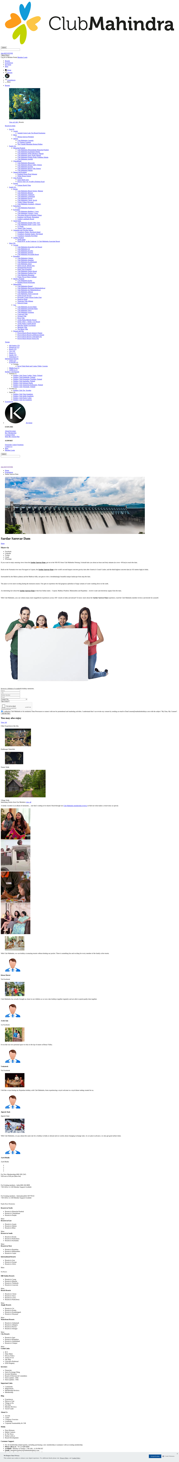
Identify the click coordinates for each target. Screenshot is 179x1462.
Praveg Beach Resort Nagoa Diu (28, 338)
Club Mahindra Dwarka (25, 251)
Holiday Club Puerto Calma (22, 398)
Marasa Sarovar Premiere (25, 137)
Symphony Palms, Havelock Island (28, 232)
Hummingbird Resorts (24, 267)
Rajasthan (16, 256)
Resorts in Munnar (11, 1281)
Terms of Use (9, 1358)
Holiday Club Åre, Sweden (22, 390)
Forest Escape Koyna (24, 295)
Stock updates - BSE (12, 1378)
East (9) (11, 129)
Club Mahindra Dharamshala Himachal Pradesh (33, 150)
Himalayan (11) (14, 347)
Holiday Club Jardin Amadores (23, 396)
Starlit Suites (21, 239)
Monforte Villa (22, 327)
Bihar (15, 135)
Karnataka (16, 209)
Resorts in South (6, 1233)
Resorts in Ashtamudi (12, 1323)
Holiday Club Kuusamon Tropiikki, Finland (27, 379)
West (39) (12, 243)
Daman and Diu (18, 331)
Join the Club (6, 713)
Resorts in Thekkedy (12, 1283)
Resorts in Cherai (10, 1294)
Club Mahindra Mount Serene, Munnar (30, 191)
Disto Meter (9, 1354)
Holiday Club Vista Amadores (23, 394)
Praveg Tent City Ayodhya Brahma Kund (31, 181)
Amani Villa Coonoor (24, 228)
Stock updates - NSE (12, 1380)
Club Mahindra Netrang (25, 252)
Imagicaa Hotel (22, 299)
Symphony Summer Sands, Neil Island (30, 234)
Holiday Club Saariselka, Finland (24, 381)
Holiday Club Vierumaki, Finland (24, 387)
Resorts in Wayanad (11, 1314)
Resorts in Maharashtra (12, 1251)
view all (28, 802)
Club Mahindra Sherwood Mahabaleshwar (31, 288)
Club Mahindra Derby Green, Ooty (29, 224)
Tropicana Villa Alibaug (25, 301)
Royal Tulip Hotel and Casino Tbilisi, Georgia (32, 366)
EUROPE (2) (13, 362)
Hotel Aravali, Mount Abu (26, 266)
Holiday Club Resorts (12, 372)
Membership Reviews (12, 1390)
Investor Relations (11, 1374)
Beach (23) (12, 349)
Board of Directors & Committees (16, 1376)
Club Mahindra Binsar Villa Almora (29, 168)
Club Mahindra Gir (23, 249)
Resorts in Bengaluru (12, 1339)
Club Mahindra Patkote (25, 170)
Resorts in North (7, 1208)
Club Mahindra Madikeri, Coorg (28, 211)
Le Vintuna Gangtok (24, 142)
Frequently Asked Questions (14, 445)
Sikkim (15, 138)
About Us (4, 1412)
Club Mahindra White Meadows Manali (30, 153)
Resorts (7, 61)
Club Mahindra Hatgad (25, 286)
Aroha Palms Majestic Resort (26, 320)
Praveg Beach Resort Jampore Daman (29, 333)
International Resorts (11, 359)
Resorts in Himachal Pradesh (14, 1211)
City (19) (12, 351)
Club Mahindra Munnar (25, 193)
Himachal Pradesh (19, 148)
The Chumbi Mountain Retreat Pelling (29, 144)
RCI (6, 1352)
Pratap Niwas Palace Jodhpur (27, 277)
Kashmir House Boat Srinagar (27, 174)
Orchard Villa (21, 316)
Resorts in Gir (9, 1308)
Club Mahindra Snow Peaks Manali (29, 155)
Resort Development (11, 1438)
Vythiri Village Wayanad (25, 202)
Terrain (7, 342)
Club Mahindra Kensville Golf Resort (29, 247)
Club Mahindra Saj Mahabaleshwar (29, 290)
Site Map (8, 1359)
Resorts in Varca (10, 1296)
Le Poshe (20, 226)
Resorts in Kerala (10, 1237)
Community (9, 1387)
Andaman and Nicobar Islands (23, 230)
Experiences (9, 63)
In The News (9, 1434)
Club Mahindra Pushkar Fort (26, 273)
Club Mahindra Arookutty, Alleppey (29, 204)
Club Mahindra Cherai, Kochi (27, 200)
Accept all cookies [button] (155, 1456)
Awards (7, 1416)
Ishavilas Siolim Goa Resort (26, 325)
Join (7, 53)
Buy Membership (10, 433)
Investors (4, 1367)
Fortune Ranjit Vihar (24, 185)
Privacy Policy (64, 1458)
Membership (9, 1392)
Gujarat (15, 245)
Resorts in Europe (11, 1262)
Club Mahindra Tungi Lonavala (27, 294)
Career (7, 1418)
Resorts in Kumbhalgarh (13, 1312)
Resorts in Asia (10, 1260)
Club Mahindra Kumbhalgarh (27, 262)
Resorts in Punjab (10, 1215)
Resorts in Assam (10, 1224)
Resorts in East (6, 1221)
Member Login (22, 57)
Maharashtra (17, 284)
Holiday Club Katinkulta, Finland (24, 377)
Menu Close (5, 55)
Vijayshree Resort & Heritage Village (29, 215)
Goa (14, 305)
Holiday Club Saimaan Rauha (23, 383)
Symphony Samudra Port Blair (27, 236)
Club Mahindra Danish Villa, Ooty (28, 223)
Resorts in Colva (10, 1298)
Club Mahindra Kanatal (25, 167)
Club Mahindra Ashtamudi (26, 196)
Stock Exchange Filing (12, 1372)
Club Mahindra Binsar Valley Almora (29, 165)
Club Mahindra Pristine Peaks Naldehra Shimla (32, 157)
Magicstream (9, 1388)
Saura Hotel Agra (23, 180)
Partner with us (10, 1436)
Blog (6, 66)
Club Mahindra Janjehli (25, 159)
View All (4, 722)
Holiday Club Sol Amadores (22, 400)
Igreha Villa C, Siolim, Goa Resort (28, 322)
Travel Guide (9, 1409)
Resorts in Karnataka (12, 1240)
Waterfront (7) (13, 357)
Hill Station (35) (14, 345)
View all (13, 122)
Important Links (7, 1383)
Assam (15, 131)
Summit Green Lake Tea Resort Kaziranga (31, 133)
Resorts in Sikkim (11, 1226)
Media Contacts (10, 1432)
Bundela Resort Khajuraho (26, 282)
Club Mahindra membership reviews (75, 806)
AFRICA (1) (13, 370)
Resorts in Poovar (11, 1327)
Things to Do (9, 1403)
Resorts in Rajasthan (11, 1249)
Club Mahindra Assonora (25, 312)
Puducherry (17, 206)
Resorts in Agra (10, 1337)
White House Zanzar (24, 176)
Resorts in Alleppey (11, 1325)
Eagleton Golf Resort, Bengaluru (28, 217)
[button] (168, 1456)
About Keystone (10, 431)
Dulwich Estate (22, 303)
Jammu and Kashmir (20, 172)
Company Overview (11, 1419)
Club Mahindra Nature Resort (27, 271)
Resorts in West (6, 1246)
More (2, 1219)
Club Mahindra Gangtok (25, 140)
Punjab (15, 183)
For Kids (8, 1405)
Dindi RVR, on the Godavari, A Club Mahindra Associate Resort (38, 241)
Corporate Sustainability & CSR (15, 1423)
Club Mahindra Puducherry (26, 208)
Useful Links (5, 1348)
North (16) (12, 146)
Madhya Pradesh (18, 279)
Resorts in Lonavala (11, 1285)
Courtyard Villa (22, 314)
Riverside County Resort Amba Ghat (29, 297)
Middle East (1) (14, 368)
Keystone (8, 64)
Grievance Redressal (11, 1361)
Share (3, 543)
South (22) (12, 187)
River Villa (21, 318)
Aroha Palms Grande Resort (26, 323)
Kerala (15, 189)
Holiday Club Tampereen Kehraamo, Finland (28, 385)
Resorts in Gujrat (10, 1253)
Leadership (8, 1421)
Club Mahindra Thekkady (25, 195)
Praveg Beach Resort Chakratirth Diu (29, 337)
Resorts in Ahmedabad (12, 1341)
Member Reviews (11, 1407)
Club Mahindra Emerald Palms (27, 309)
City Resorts (5, 1334)
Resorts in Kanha (10, 1310)
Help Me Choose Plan (12, 436)
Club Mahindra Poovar (24, 198)
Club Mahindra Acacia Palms (27, 307)
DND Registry (10, 1363)
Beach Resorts (6, 1290)
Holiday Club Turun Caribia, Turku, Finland (27, 375)
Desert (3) (12, 353)
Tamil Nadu (17, 221)
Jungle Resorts (6, 1305)
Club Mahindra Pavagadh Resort (28, 254)
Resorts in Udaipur (11, 1343)
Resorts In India (10, 126)
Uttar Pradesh (17, 178)
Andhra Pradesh (18, 238)
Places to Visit (9, 1401)
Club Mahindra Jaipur (24, 264)
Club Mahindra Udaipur (25, 258)
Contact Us (8, 446)
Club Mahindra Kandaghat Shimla (28, 152)
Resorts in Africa (10, 1264)
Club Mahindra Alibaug (25, 292)
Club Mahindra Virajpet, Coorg (27, 213)
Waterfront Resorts (7, 1319)
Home (9, 70)
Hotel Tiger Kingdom (24, 269)
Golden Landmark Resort (25, 219)
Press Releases (10, 1430)
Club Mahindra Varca (24, 310)
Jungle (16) (12, 355)
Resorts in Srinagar (11, 1328)
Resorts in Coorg (10, 1279)
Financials (8, 1370)
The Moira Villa (22, 329)
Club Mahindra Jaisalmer (25, 260)
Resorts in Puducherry (12, 1239)
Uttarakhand (17, 161)
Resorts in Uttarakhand (12, 1213)
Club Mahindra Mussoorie (26, 163)
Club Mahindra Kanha (24, 280)
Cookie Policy (76, 1458)
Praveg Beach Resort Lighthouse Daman (30, 335)
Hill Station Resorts (7, 1276)
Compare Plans (10, 435)
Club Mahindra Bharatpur (25, 275)
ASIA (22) (12, 360)
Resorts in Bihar (10, 1228)
